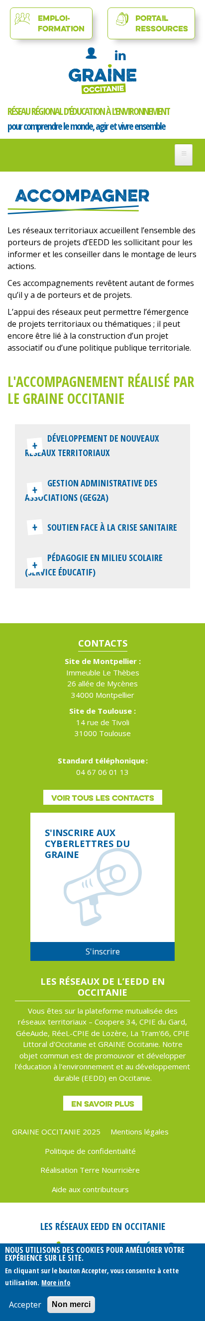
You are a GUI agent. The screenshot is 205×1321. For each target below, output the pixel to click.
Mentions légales (139, 1131)
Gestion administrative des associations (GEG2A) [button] (91, 490)
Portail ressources (161, 23)
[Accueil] (102, 79)
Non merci (71, 1304)
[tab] (102, 446)
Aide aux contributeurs (90, 1189)
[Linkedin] (120, 55)
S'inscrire (103, 951)
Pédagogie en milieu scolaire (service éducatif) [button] (94, 565)
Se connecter (91, 53)
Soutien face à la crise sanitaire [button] (112, 527)
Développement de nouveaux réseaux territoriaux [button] (92, 445)
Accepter (25, 1304)
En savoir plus (102, 1104)
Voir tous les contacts (102, 798)
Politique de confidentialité (90, 1151)
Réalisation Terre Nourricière (90, 1170)
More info (55, 1282)
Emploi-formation (61, 23)
